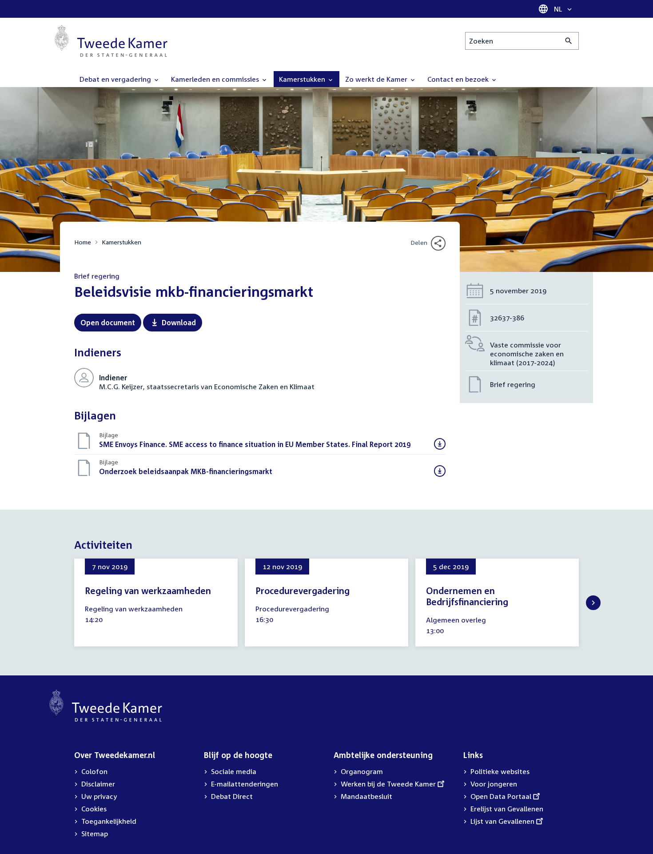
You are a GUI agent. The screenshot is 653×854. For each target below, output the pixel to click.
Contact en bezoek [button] (458, 79)
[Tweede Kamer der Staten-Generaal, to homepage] (111, 41)
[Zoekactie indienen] (569, 41)
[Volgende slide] (593, 602)
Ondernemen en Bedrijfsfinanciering (467, 596)
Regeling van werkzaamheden (148, 590)
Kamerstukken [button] (303, 79)
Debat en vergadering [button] (116, 79)
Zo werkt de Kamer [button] (377, 79)
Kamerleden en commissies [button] (216, 79)
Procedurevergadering (302, 590)
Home (82, 242)
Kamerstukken (121, 242)
